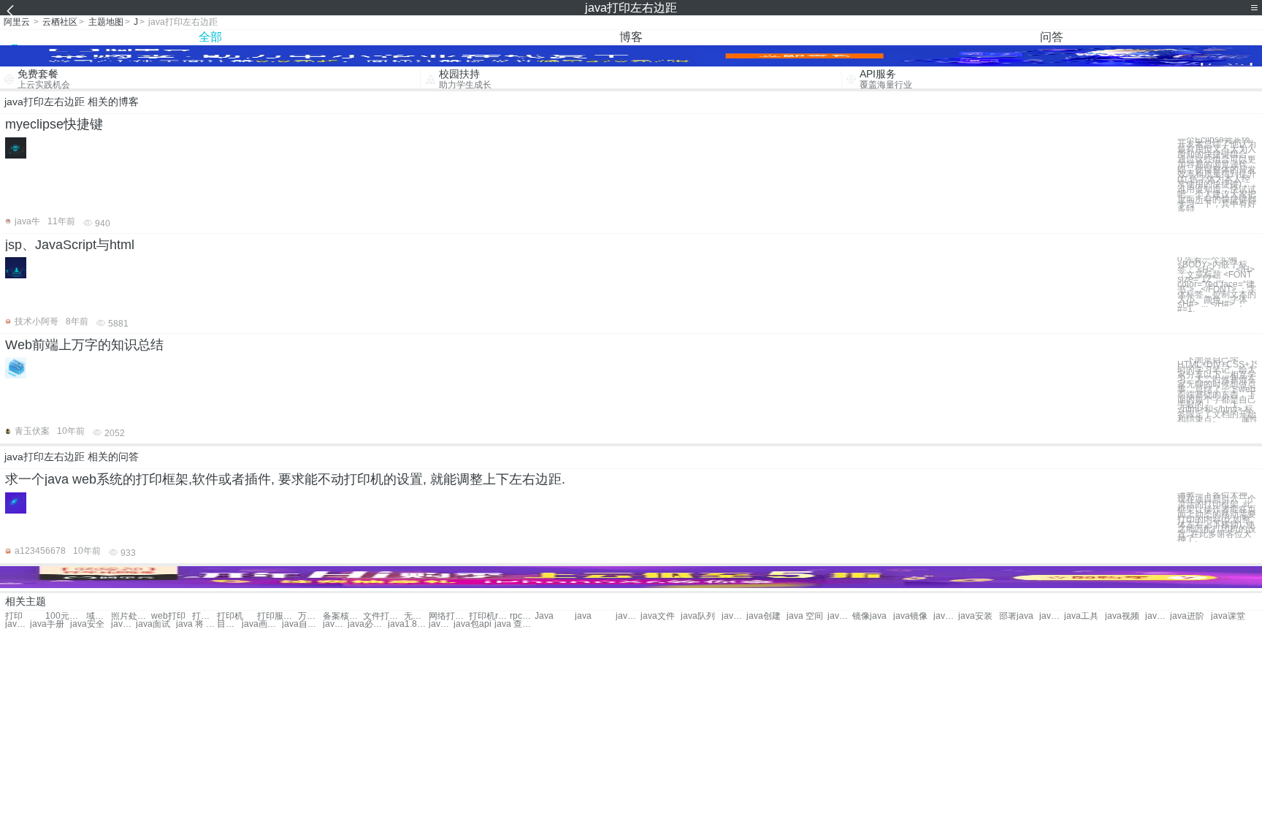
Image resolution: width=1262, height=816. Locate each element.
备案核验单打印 (343, 616)
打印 (14, 616)
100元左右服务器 (65, 616)
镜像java (869, 616)
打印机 (204, 616)
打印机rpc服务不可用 (489, 616)
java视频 (1122, 616)
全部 (210, 37)
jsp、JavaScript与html (69, 244)
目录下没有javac (229, 624)
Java (544, 616)
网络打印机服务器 (449, 616)
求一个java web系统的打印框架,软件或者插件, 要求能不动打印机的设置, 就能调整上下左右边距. (285, 479)
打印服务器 (277, 616)
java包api (473, 624)
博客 (631, 37)
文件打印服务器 (383, 616)
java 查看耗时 (514, 624)
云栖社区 (59, 22)
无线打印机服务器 (416, 616)
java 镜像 (945, 616)
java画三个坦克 (262, 624)
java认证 (17, 624)
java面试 (153, 624)
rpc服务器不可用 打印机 (522, 616)
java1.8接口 (408, 624)
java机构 (734, 616)
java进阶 (1187, 616)
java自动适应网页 (302, 624)
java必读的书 (368, 624)
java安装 (975, 616)
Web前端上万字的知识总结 (84, 345)
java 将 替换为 (196, 624)
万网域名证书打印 (310, 616)
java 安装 (1051, 616)
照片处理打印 (131, 616)
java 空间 (805, 616)
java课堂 (1228, 616)
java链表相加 (335, 624)
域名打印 (98, 616)
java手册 (47, 624)
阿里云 (17, 22)
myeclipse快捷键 (54, 124)
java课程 (123, 624)
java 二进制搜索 (441, 624)
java (583, 616)
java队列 (698, 616)
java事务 (839, 616)
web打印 (168, 616)
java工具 (1081, 616)
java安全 (87, 624)
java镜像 (910, 616)
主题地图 (105, 22)
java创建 (763, 616)
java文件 (657, 616)
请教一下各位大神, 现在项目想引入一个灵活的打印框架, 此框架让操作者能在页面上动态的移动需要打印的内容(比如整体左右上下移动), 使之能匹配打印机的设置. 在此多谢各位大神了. (1216, 517)
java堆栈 (628, 616)
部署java (1016, 616)
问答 (1051, 37)
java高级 (1157, 616)
